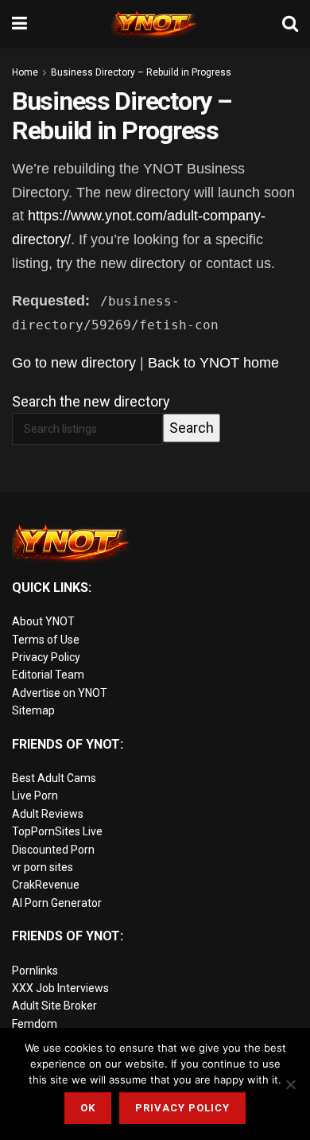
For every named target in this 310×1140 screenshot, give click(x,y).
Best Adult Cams (54, 778)
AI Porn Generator (57, 903)
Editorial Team (48, 674)
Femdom (34, 1023)
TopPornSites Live (57, 831)
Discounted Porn (53, 849)
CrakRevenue (45, 884)
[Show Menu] (19, 24)
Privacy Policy (46, 657)
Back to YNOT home (213, 363)
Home (25, 72)
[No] (290, 1084)
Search (191, 427)
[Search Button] (290, 24)
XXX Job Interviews (60, 988)
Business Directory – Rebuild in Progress (141, 72)
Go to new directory (74, 363)
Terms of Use (45, 639)
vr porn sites (42, 867)
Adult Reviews (47, 813)
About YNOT (43, 621)
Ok (87, 1108)
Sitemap (33, 710)
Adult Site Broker (54, 1005)
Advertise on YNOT (59, 693)
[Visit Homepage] (155, 24)
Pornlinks (35, 970)
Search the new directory (91, 401)
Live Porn (35, 795)
